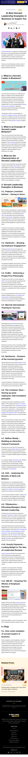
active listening (11, 142)
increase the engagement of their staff (10, 115)
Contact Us (14, 736)
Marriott (15, 323)
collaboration (13, 468)
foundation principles (21, 405)
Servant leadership (6, 51)
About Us (14, 732)
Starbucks (10, 249)
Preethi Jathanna (12, 23)
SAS (25, 494)
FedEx (3, 281)
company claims (16, 534)
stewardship (17, 165)
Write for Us (14, 734)
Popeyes (10, 217)
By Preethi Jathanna (11, 691)
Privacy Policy (14, 738)
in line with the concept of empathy (14, 489)
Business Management (11, 9)
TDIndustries (10, 515)
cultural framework (16, 460)
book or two (19, 602)
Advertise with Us (14, 730)
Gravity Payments (5, 553)
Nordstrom (20, 362)
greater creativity (16, 120)
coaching (7, 538)
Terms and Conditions (14, 740)
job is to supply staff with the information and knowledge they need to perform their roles (13, 531)
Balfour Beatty (15, 449)
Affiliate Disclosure (13, 742)
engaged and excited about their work (10, 412)
